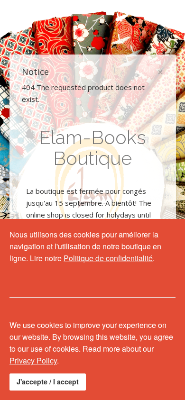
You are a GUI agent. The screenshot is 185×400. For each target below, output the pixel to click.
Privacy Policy (33, 360)
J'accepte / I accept (48, 381)
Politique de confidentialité (108, 258)
